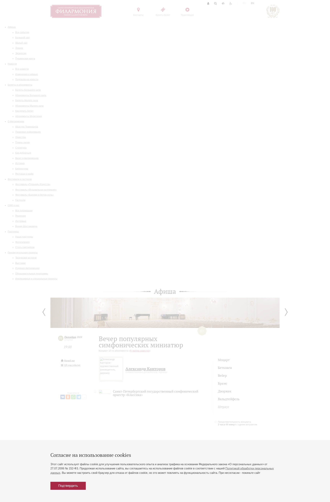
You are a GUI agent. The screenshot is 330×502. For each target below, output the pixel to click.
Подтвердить (68, 486)
